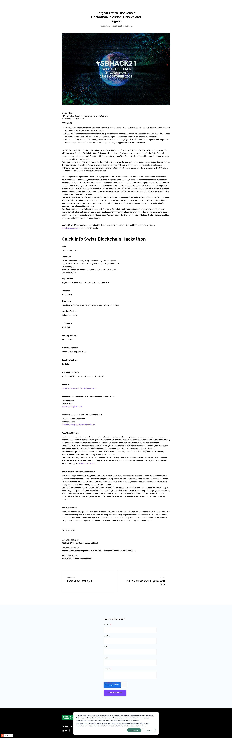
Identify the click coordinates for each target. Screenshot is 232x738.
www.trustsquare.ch (87, 463)
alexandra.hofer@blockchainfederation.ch (78, 425)
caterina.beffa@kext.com (72, 406)
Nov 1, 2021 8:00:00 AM (70, 555)
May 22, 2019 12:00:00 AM (71, 548)
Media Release (68, 530)
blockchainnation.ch (88, 388)
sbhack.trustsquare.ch (70, 228)
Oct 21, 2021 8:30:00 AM (70, 540)
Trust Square (105, 26)
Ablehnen (149, 730)
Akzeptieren (134, 730)
